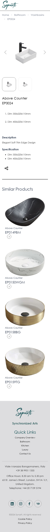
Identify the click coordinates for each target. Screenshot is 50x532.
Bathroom (20, 14)
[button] (45, 52)
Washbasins (37, 14)
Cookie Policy (25, 519)
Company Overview (25, 437)
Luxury (25, 449)
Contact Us (25, 453)
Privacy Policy (25, 523)
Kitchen (25, 445)
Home (5, 14)
